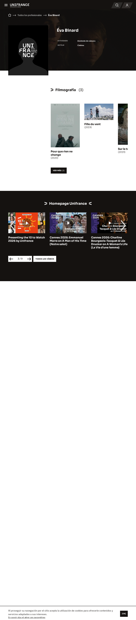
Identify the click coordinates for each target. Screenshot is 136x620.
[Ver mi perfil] (127, 5)
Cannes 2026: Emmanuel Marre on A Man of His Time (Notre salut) (52, 241)
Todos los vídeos (44, 259)
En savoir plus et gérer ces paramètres (26, 617)
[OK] (124, 613)
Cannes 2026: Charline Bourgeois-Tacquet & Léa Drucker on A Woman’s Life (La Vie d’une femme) (94, 242)
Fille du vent (92, 124)
